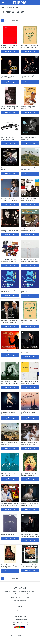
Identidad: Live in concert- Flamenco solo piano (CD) (9, 504)
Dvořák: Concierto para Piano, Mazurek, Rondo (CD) (28, 413)
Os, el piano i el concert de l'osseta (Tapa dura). (29, 474)
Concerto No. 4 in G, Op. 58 (29, 321)
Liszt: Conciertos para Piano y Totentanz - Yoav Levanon (9, 413)
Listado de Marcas (21, 620)
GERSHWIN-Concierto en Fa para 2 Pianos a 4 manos (9, 47)
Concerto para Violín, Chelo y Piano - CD (28, 77)
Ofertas (20, 610)
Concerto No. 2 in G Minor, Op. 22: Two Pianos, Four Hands (29, 47)
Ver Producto (10, 51)
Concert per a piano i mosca (28, 107)
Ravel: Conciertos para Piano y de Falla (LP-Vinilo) (9, 230)
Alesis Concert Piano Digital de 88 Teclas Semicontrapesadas (7, 139)
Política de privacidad (21, 625)
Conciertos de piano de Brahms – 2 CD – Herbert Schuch (9, 77)
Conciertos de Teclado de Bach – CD (29, 352)
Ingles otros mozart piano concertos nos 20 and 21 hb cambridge (9, 108)
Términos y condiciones (20, 622)
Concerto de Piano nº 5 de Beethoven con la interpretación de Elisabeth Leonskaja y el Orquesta (30, 506)
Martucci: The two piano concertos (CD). (9, 474)
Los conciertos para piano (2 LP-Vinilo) (9, 291)
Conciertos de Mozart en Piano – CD (29, 138)
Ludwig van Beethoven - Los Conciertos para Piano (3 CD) (29, 261)
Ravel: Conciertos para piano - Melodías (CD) (28, 199)
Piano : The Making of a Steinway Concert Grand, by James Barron (9, 566)
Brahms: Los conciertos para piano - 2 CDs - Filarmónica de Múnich (28, 291)
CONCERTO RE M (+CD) (8, 534)
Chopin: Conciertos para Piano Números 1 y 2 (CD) (29, 443)
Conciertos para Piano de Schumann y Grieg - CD (9, 321)
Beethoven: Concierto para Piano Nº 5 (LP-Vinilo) (29, 230)
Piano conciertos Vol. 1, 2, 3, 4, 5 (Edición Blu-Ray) (29, 566)
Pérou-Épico (5, 351)
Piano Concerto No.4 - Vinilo (8, 169)
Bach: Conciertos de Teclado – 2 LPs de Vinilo (9, 199)
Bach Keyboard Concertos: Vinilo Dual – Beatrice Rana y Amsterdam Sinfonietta (30, 536)
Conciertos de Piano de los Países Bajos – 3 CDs (29, 382)
